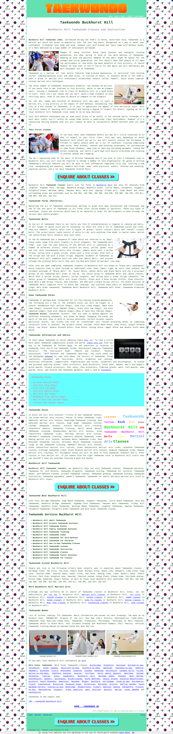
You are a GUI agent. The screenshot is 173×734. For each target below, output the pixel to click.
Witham (140, 673)
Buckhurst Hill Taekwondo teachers (47, 468)
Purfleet (89, 673)
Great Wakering (74, 690)
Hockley (78, 673)
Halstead (120, 665)
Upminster (64, 682)
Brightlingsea (75, 679)
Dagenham (99, 671)
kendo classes (54, 600)
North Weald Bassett (109, 673)
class (99, 138)
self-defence (86, 104)
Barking (107, 687)
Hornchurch (111, 671)
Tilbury (97, 687)
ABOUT (123, 16)
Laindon (88, 671)
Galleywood (60, 679)
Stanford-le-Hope (91, 668)
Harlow (118, 690)
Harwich (108, 690)
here (69, 346)
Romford (139, 668)
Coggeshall (68, 676)
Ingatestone (44, 684)
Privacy (142, 715)
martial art (35, 43)
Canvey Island (110, 679)
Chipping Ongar (73, 684)
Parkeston (34, 676)
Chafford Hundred (61, 673)
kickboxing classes (98, 603)
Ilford (54, 671)
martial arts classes (93, 595)
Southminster (35, 679)
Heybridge (70, 687)
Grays (56, 676)
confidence (34, 45)
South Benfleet (92, 679)
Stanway (122, 676)
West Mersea (136, 676)
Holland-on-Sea (135, 665)
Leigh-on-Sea (122, 682)
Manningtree (45, 690)
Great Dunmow (50, 668)
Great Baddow (132, 690)
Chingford (108, 665)
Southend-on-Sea (124, 668)
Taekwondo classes (77, 665)
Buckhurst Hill (104, 185)
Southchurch (35, 692)
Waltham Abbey (106, 676)
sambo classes (133, 597)
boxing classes (133, 600)
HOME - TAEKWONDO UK (86, 706)
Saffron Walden (128, 684)
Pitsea (140, 671)
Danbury (48, 679)
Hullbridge (95, 665)
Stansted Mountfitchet (131, 679)
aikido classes (55, 597)
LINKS (116, 16)
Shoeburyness (84, 687)
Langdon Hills (126, 671)
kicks (77, 76)
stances (94, 146)
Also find (34, 501)
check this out (95, 343)
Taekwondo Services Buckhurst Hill (55, 514)
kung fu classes (93, 600)
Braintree (58, 684)
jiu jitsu (135, 595)
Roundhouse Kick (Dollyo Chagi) (55, 306)
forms (80, 209)
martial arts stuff (131, 477)
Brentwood (65, 671)
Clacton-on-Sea (55, 687)
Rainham (75, 682)
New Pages (38, 715)
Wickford (33, 682)
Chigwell (58, 690)
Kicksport (106, 370)
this (86, 340)
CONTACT (130, 16)
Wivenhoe (44, 671)
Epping (116, 687)
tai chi (53, 595)
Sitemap (30, 715)
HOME (110, 16)
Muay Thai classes (56, 603)
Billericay (89, 684)
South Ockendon (48, 682)
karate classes (94, 597)
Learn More (124, 733)
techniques (54, 117)
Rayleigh (102, 684)
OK (133, 733)
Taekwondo (133, 40)
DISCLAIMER (139, 16)
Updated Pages (47, 715)
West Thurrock (93, 690)
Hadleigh (107, 668)
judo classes (137, 603)
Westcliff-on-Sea (70, 668)
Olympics (101, 97)
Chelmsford (127, 687)
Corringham (108, 682)
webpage (49, 356)
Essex (49, 479)
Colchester (34, 668)
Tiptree (46, 676)
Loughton (77, 671)
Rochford (95, 682)
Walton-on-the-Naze (39, 673)
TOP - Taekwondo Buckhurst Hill (45, 701)
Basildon (128, 673)
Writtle (113, 684)
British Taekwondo (84, 158)
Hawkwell (33, 671)
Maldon (85, 682)
